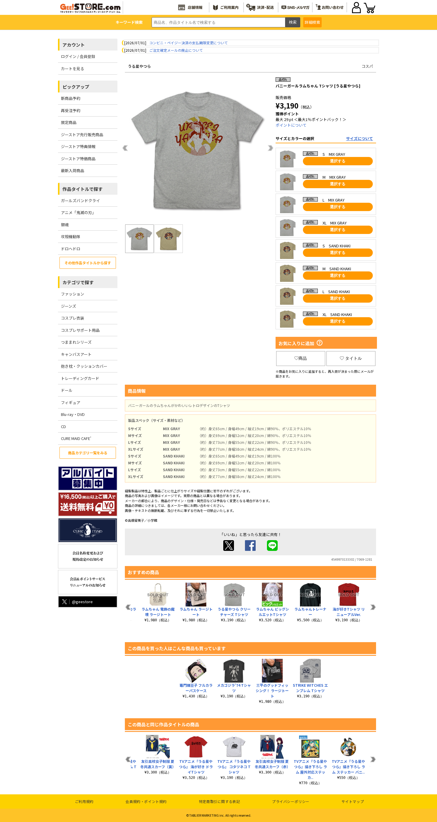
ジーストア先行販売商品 (82, 134)
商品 (302, 358)
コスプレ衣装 (72, 318)
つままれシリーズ (76, 342)
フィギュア (70, 402)
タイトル (353, 358)
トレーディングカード (80, 378)
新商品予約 (70, 98)
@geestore (82, 601)
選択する (337, 161)
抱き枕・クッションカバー (84, 366)
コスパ (367, 66)
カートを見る (72, 68)
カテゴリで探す (78, 282)
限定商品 (68, 122)
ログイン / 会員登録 (78, 56)
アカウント (73, 45)
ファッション (72, 294)
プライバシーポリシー (290, 801)
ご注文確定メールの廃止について (176, 50)
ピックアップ (75, 87)
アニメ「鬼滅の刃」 (78, 212)
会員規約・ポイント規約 (146, 801)
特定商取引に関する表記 (219, 801)
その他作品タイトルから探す (88, 262)
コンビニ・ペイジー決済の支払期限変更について (188, 42)
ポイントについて (291, 125)
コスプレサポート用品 (80, 330)
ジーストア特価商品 (78, 158)
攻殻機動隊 (70, 236)
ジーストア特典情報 (78, 146)
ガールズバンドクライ (80, 200)
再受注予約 (70, 110)
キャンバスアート (76, 354)
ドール (67, 390)
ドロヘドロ (70, 249)
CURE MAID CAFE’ (76, 438)
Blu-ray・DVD (73, 414)
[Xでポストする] (228, 549)
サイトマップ (353, 801)
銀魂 (65, 224)
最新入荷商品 (72, 170)
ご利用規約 (84, 801)
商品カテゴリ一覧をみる (87, 452)
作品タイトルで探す (82, 189)
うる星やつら (139, 66)
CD (63, 426)
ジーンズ (68, 306)
